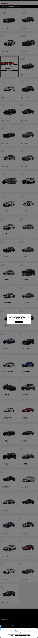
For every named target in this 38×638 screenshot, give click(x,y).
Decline (19, 635)
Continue (19, 321)
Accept (27, 635)
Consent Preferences (0, 627)
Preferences (11, 635)
